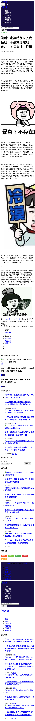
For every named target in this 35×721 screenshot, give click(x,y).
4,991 (14, 655)
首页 (6, 11)
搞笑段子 (8, 341)
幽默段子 (8, 338)
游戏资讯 (8, 22)
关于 (25, 563)
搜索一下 (4, 30)
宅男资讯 (8, 20)
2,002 (15, 454)
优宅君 (8, 319)
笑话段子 (8, 343)
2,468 (15, 423)
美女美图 (8, 18)
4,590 (14, 688)
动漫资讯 (8, 15)
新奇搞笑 (8, 13)
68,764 (14, 673)
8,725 (14, 718)
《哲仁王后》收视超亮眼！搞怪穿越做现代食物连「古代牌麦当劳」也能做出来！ (19, 648)
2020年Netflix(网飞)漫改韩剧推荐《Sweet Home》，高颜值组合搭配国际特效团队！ (19, 666)
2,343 (15, 438)
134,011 (14, 703)
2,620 (15, 408)
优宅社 (18, 319)
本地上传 (27, 464)
